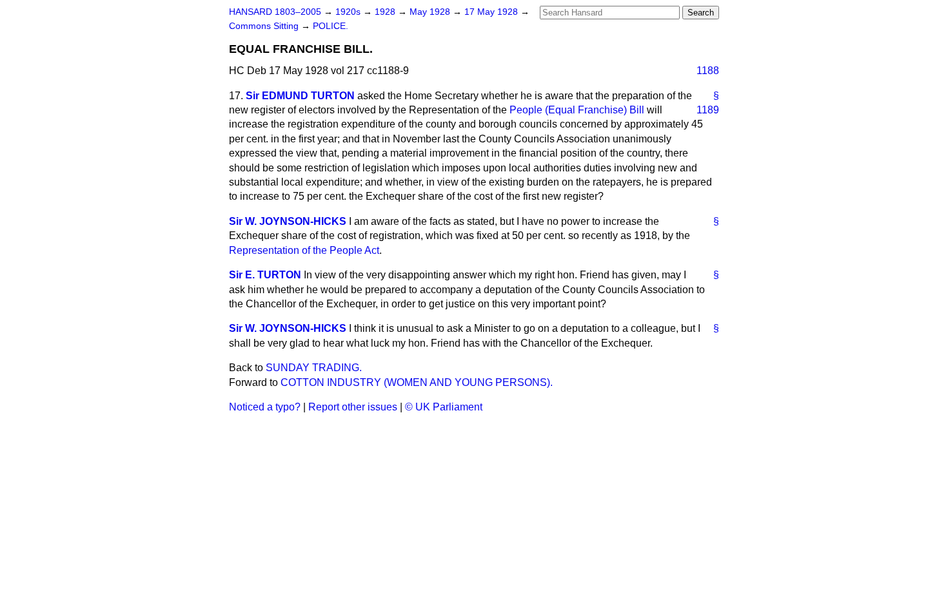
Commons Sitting (265, 26)
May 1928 (431, 12)
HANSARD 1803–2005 (275, 12)
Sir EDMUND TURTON (300, 95)
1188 (707, 70)
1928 (386, 12)
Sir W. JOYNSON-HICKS (287, 221)
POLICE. (330, 26)
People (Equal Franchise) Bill (576, 109)
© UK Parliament (443, 406)
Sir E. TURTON (265, 274)
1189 (707, 109)
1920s (349, 12)
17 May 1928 (492, 12)
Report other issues (352, 406)
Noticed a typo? (265, 406)
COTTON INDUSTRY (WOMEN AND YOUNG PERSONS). (417, 382)
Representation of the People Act (304, 250)
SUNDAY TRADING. (314, 367)
